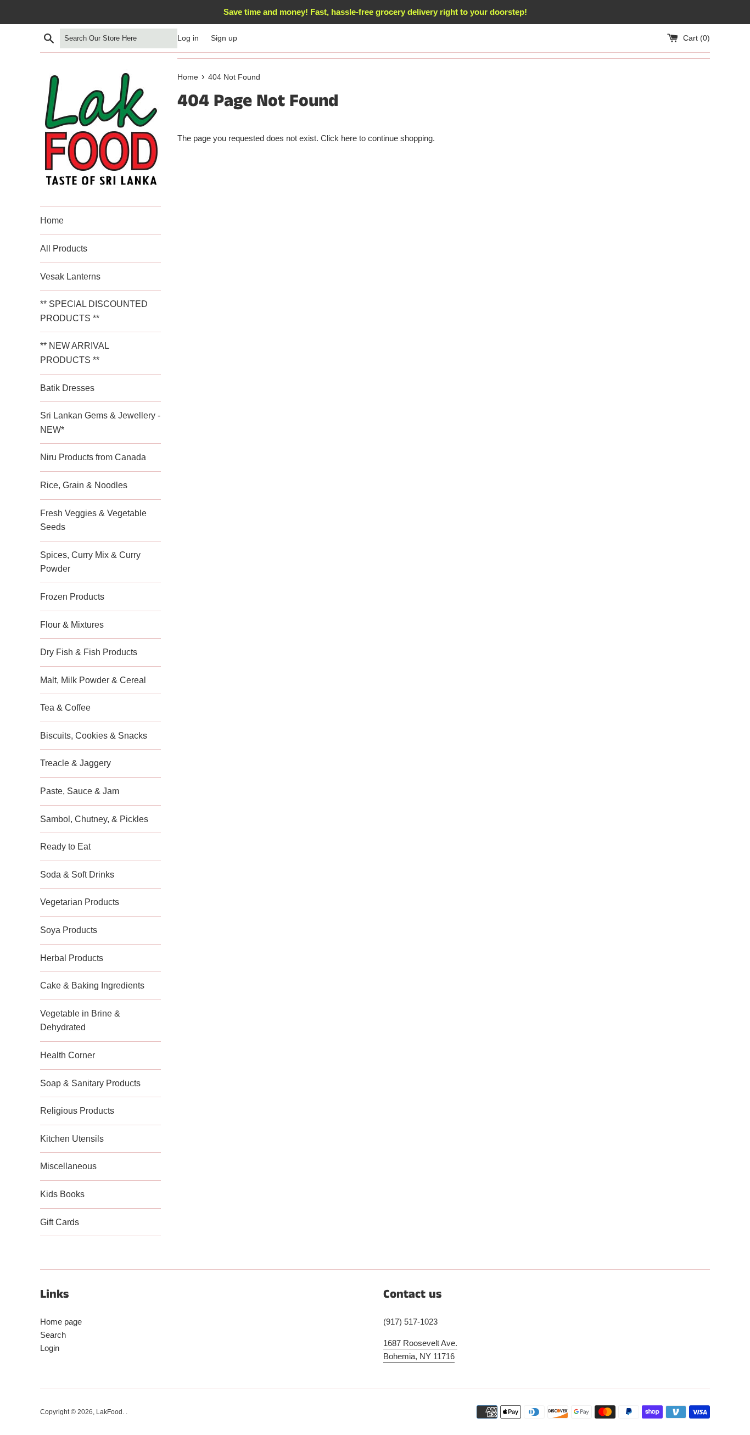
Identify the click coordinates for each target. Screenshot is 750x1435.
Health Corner (67, 1055)
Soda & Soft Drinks (77, 874)
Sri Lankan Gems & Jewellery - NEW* (100, 422)
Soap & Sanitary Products (90, 1083)
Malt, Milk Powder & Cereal (93, 680)
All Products (63, 248)
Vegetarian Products (79, 902)
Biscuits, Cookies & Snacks (93, 735)
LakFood (109, 1412)
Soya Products (68, 930)
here (349, 138)
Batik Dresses (67, 388)
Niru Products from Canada (93, 457)
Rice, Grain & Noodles (83, 485)
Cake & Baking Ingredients (92, 985)
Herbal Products (71, 958)
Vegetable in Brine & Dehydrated (80, 1020)
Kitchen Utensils (72, 1138)
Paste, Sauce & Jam (79, 791)
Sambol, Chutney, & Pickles (94, 819)
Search (53, 1334)
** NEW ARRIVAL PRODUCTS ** (74, 353)
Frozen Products (72, 596)
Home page (61, 1321)
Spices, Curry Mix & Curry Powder (90, 562)
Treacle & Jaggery (75, 763)
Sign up (224, 38)
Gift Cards (59, 1222)
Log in (188, 38)
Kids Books (62, 1194)
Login (49, 1348)
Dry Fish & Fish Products (88, 652)
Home (52, 220)
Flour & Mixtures (72, 624)
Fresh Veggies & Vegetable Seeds (93, 520)
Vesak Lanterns (70, 276)
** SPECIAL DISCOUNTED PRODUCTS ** (94, 311)
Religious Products (77, 1110)
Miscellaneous (68, 1166)
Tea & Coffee (65, 707)
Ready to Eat (65, 846)
